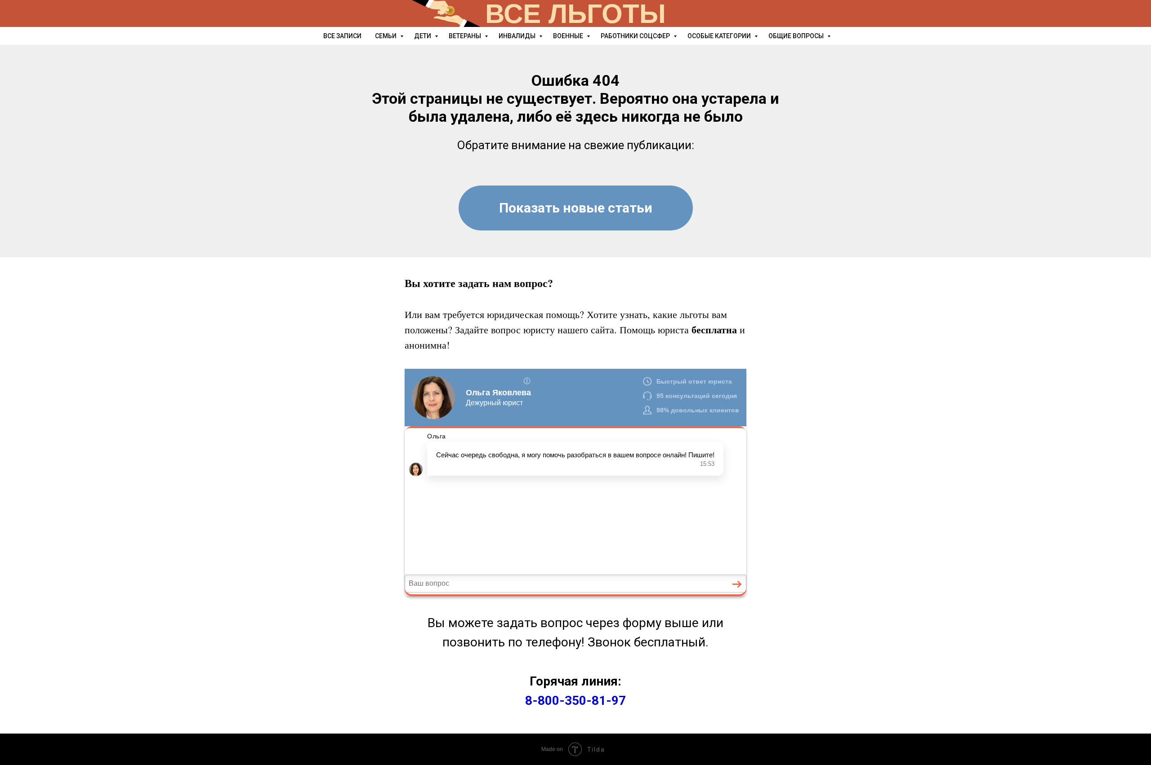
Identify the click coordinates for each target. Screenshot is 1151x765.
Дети (423, 36)
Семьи (386, 36)
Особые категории (719, 36)
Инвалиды (518, 36)
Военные (568, 36)
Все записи (342, 36)
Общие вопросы (796, 36)
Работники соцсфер (636, 36)
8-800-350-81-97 (575, 700)
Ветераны (465, 36)
